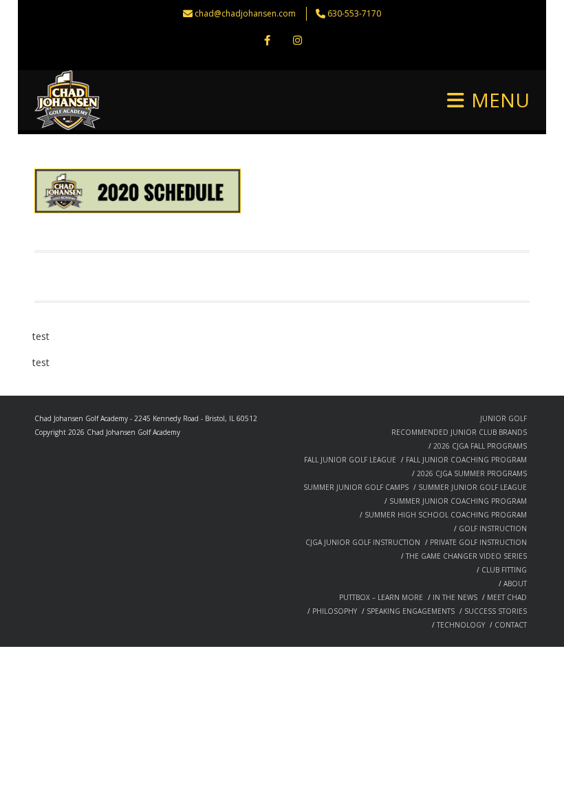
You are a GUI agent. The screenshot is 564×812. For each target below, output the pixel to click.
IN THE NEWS (455, 597)
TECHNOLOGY (461, 625)
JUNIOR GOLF (503, 418)
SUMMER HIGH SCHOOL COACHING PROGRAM (446, 515)
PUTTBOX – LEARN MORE (381, 597)
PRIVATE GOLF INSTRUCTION (478, 542)
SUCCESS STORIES (495, 611)
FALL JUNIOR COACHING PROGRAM (466, 459)
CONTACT (511, 625)
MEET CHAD (507, 597)
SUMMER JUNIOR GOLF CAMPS (356, 487)
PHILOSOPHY (334, 611)
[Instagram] (297, 41)
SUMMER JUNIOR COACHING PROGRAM (458, 501)
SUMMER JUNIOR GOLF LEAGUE (472, 487)
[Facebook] (267, 41)
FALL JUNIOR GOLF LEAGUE (350, 459)
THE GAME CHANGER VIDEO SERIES (466, 556)
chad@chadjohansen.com (245, 13)
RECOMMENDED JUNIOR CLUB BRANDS (459, 432)
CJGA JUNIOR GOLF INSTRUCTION (362, 542)
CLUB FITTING (504, 570)
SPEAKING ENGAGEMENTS (411, 611)
